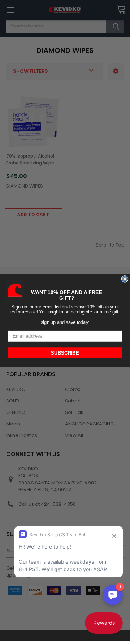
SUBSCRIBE (65, 352)
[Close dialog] (125, 279)
